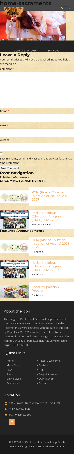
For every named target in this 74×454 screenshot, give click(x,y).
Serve (9, 374)
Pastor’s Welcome (49, 360)
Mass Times (13, 365)
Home (10, 360)
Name (4, 111)
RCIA (9, 369)
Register (43, 365)
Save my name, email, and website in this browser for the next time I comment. (36, 161)
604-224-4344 (22, 409)
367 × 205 (53, 50)
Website (4, 139)
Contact (43, 383)
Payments (12, 383)
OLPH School (46, 378)
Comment (7, 69)
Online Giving (14, 378)
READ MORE (21, 345)
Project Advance (48, 374)
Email (4, 125)
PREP (42, 369)
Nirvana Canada (54, 446)
